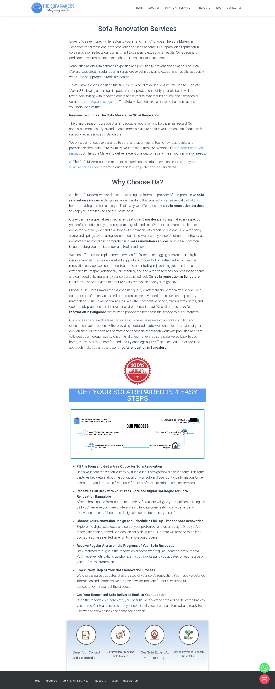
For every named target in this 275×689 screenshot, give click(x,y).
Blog (218, 8)
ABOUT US (153, 8)
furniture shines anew (84, 167)
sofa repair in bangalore (100, 102)
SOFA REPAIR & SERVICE (177, 8)
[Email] (264, 679)
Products (204, 8)
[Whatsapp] (264, 668)
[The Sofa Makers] (53, 8)
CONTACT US (234, 8)
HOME (139, 8)
